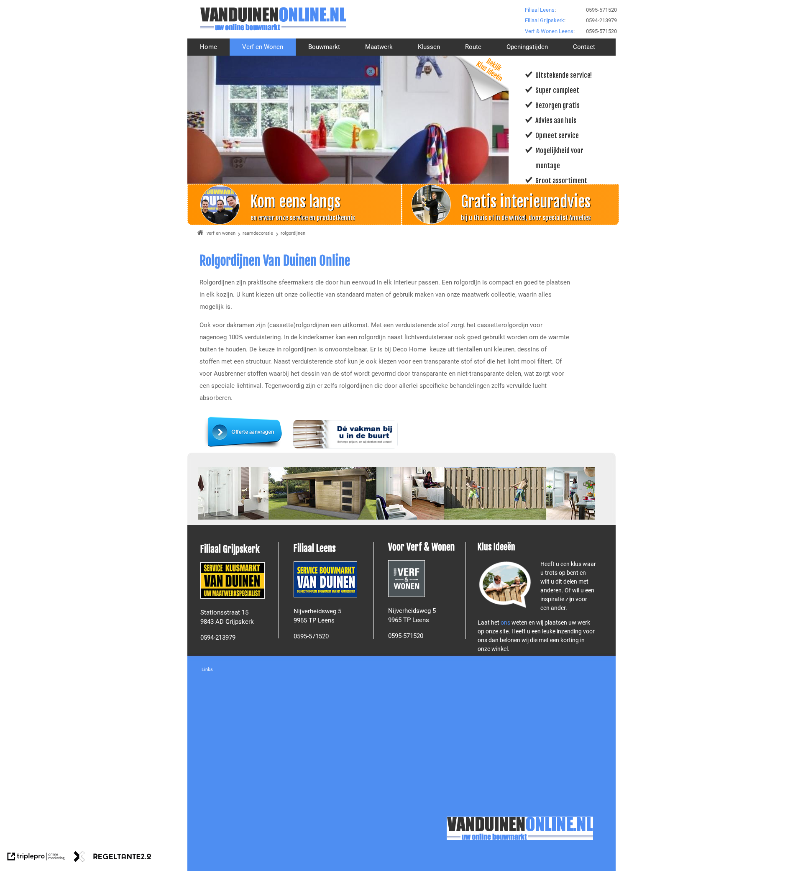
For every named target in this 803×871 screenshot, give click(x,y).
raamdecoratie (258, 233)
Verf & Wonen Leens (549, 31)
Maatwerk (379, 47)
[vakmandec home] (345, 446)
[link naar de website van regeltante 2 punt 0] (112, 858)
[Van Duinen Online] (520, 828)
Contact (584, 47)
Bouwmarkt (324, 47)
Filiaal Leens (540, 10)
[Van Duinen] (273, 19)
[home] (200, 233)
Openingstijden (527, 47)
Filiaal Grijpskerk (544, 20)
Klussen (429, 47)
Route (473, 47)
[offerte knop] (244, 446)
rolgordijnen (293, 233)
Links (207, 669)
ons (506, 622)
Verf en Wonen (262, 47)
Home (208, 47)
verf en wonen (221, 233)
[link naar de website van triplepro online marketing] (36, 858)
